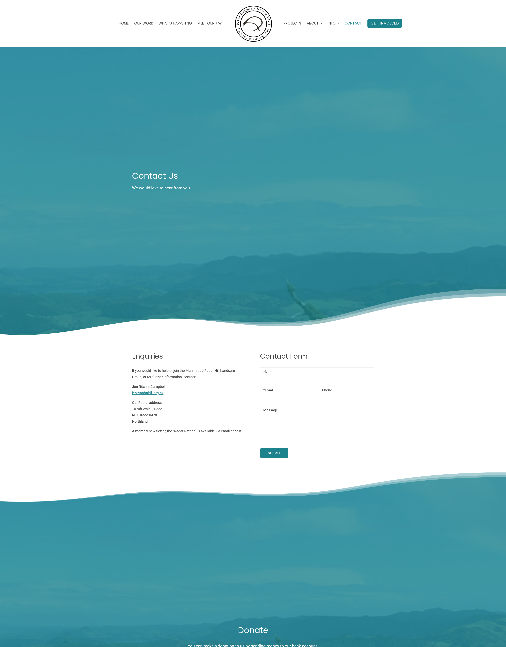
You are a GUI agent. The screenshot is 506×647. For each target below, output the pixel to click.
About (313, 23)
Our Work (143, 23)
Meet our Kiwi (210, 23)
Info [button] (331, 23)
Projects (292, 23)
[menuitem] (123, 23)
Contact (353, 23)
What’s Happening (175, 23)
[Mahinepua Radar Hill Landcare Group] (253, 23)
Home (124, 23)
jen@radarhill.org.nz (147, 393)
